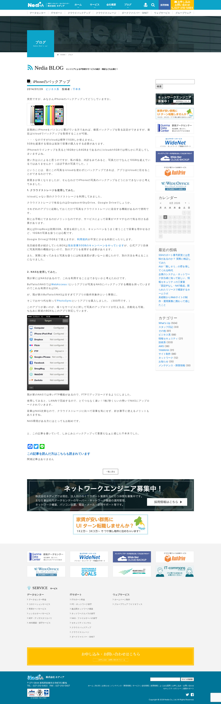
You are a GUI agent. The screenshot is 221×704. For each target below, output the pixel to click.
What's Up (164, 323)
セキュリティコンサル (81, 623)
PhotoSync (64, 300)
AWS (161, 346)
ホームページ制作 (122, 599)
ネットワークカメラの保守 (83, 613)
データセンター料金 (37, 599)
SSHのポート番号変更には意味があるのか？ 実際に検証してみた (175, 258)
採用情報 (164, 5)
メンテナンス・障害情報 (172, 365)
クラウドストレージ (106, 13)
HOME (62, 55)
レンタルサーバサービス (39, 613)
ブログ (127, 4)
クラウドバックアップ (79, 13)
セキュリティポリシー (172, 688)
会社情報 (145, 685)
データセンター (38, 13)
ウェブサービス (162, 13)
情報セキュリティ (168, 338)
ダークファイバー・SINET (135, 13)
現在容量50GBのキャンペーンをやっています (96, 245)
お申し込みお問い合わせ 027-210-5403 (183, 4)
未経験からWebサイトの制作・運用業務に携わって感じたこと (174, 301)
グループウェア (183, 13)
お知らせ (163, 361)
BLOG (97, 685)
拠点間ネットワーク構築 (82, 609)
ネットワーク (166, 357)
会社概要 (111, 4)
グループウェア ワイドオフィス (128, 604)
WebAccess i (60, 284)
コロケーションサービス (39, 604)
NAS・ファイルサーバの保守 (84, 618)
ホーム (78, 4)
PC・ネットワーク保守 (82, 604)
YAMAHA (164, 350)
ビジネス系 (52, 89)
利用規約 (82, 239)
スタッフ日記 (166, 326)
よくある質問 (165, 685)
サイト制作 (165, 353)
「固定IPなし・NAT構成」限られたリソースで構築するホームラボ (174, 289)
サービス (95, 4)
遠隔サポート (188, 688)
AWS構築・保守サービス (40, 623)
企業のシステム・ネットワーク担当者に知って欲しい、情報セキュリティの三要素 (174, 278)
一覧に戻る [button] (110, 471)
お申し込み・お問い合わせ (183, 685)
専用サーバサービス (37, 609)
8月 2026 (174, 203)
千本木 (77, 89)
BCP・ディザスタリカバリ (40, 618)
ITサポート (56, 13)
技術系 (162, 342)
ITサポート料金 (78, 599)
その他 (162, 330)
